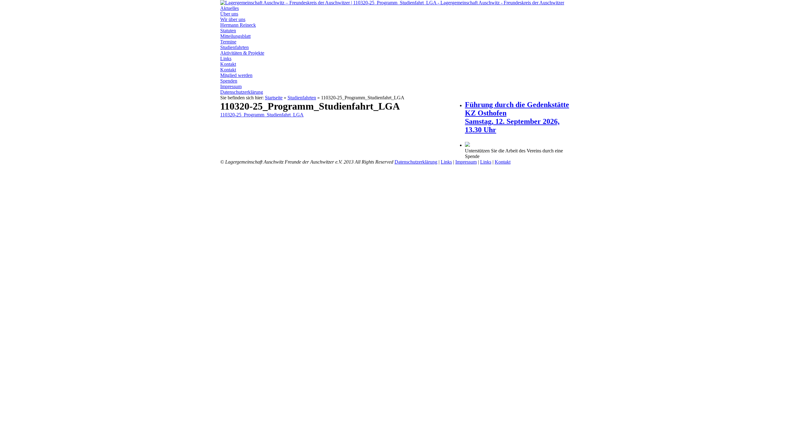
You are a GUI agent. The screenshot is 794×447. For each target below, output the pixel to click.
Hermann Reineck (238, 25)
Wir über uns (232, 19)
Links (225, 58)
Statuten (228, 30)
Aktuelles (229, 8)
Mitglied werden (236, 75)
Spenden (228, 81)
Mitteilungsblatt (235, 36)
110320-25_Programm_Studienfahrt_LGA (262, 114)
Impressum (231, 86)
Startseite (274, 97)
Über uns (229, 13)
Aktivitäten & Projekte (242, 53)
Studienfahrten (234, 47)
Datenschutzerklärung (241, 92)
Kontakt (228, 64)
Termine (228, 41)
